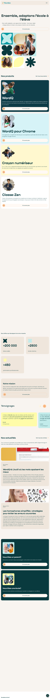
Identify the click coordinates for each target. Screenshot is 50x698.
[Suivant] (44, 406)
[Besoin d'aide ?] (47, 695)
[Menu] (47, 3)
